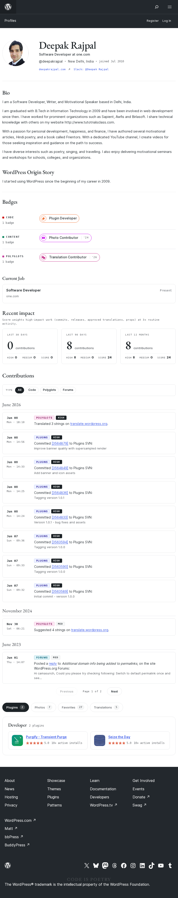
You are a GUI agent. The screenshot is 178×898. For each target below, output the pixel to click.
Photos (42, 707)
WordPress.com (20, 820)
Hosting (11, 797)
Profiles (10, 20)
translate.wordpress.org (88, 424)
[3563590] (60, 567)
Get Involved (144, 780)
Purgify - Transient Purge (46, 737)
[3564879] (60, 443)
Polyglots (49, 390)
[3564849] (60, 468)
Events (138, 789)
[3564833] (60, 517)
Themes (54, 789)
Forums (68, 390)
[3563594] (60, 542)
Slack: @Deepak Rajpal (91, 69)
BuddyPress (17, 845)
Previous (66, 691)
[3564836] (60, 493)
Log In (166, 20)
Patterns (54, 805)
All (19, 390)
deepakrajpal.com (53, 69)
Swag (140, 805)
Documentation (103, 789)
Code (32, 390)
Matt (11, 828)
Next (114, 691)
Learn (94, 780)
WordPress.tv (104, 805)
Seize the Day (119, 737)
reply (53, 663)
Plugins (14, 707)
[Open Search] (156, 7)
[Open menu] (170, 7)
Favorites (72, 707)
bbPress (14, 837)
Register (153, 20)
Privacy (11, 805)
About (10, 780)
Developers (99, 797)
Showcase (56, 780)
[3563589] (60, 591)
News (9, 789)
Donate (141, 797)
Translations (105, 707)
